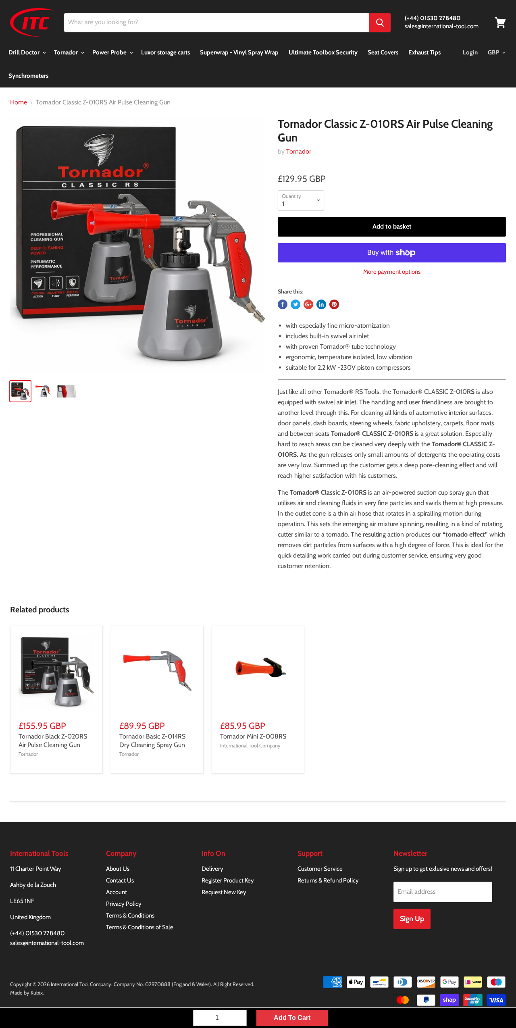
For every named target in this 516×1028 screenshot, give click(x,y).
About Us (117, 868)
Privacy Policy (123, 903)
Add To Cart (292, 1017)
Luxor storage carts (165, 52)
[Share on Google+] (308, 304)
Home (18, 102)
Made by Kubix (26, 992)
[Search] (380, 22)
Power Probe (110, 52)
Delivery (212, 868)
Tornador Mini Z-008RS (253, 736)
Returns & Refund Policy (328, 880)
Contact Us (120, 880)
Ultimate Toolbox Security (323, 52)
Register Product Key (228, 880)
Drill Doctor (24, 52)
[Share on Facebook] (282, 304)
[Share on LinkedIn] (321, 304)
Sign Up (412, 918)
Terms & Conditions (130, 915)
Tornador (66, 52)
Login (470, 52)
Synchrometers (28, 75)
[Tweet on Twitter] (295, 304)
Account (116, 892)
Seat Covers (383, 52)
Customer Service (320, 868)
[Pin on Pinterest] (334, 304)
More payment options (391, 271)
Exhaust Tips (424, 52)
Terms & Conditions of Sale (139, 927)
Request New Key (224, 892)
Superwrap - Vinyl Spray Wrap (239, 52)
